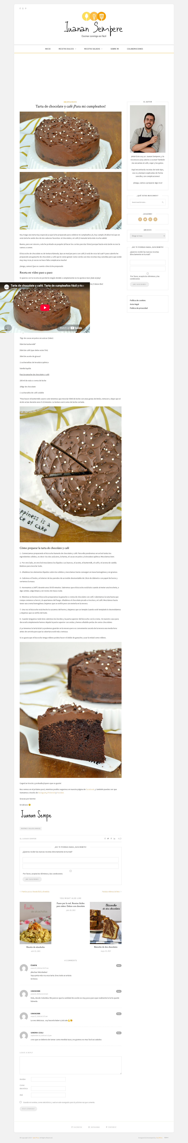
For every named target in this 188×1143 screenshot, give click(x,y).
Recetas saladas (92, 49)
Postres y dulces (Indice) (30, 828)
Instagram (42, 792)
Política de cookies (138, 300)
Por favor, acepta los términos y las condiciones (145, 277)
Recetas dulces (66, 49)
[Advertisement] (94, 80)
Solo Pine (36, 1138)
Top (165, 1138)
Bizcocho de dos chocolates (105, 947)
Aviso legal (134, 304)
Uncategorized (70, 102)
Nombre (22, 1079)
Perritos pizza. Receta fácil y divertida (35, 891)
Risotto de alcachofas (35, 947)
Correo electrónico (24, 1087)
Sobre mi (115, 49)
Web (21, 1095)
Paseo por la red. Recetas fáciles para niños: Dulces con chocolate (71, 905)
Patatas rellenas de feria (111, 891)
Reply (118, 965)
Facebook (90, 789)
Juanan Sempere (29, 839)
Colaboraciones (135, 49)
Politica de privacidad (139, 308)
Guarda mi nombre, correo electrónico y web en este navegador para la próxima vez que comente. (59, 1102)
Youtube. (60, 792)
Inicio (48, 49)
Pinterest (51, 792)
